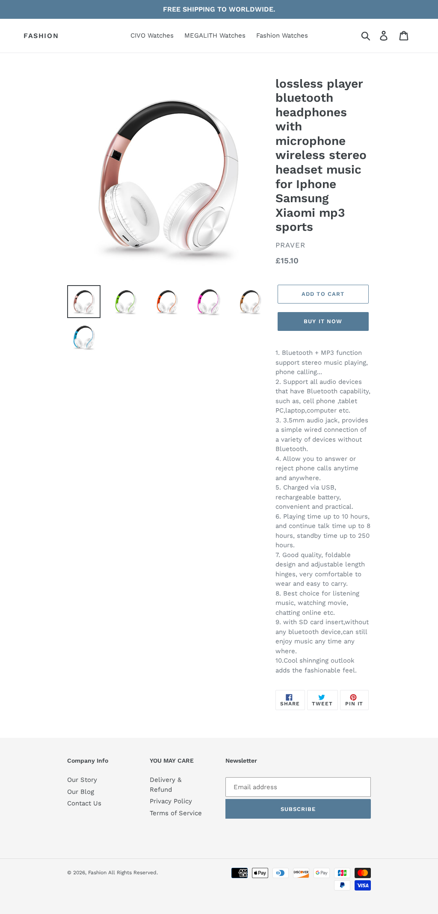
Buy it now (323, 321)
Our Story (82, 780)
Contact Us (84, 803)
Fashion (41, 36)
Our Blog (80, 792)
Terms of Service (176, 813)
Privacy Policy (171, 801)
